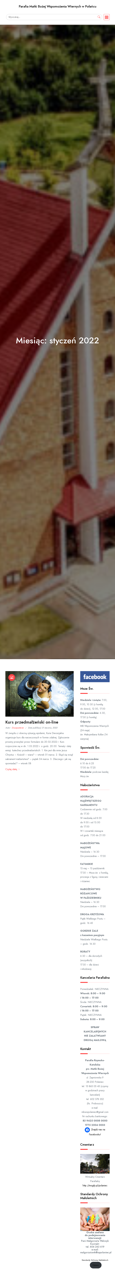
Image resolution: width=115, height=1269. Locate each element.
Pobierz (96, 1265)
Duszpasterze (18, 727)
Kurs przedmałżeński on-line (31, 722)
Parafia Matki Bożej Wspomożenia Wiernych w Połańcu (57, 6)
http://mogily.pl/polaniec (95, 1185)
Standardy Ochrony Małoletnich (95, 1260)
